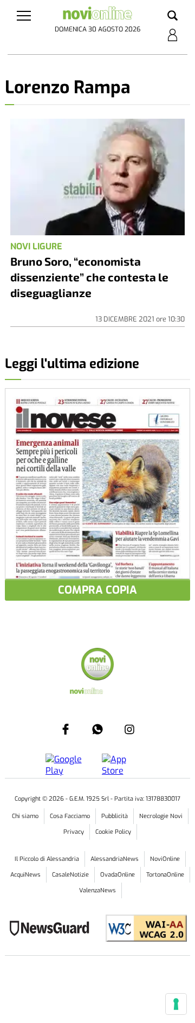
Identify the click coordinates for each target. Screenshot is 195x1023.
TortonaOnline (165, 875)
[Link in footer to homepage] (97, 665)
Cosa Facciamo (70, 816)
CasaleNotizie (70, 875)
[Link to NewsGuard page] (53, 929)
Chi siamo (25, 816)
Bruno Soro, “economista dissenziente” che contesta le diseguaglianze (89, 276)
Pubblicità (114, 816)
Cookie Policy (113, 832)
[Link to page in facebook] (65, 729)
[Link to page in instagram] (129, 729)
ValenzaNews (97, 890)
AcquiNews (25, 875)
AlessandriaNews (114, 859)
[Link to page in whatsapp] (97, 729)
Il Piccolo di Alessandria (47, 859)
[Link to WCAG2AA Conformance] (142, 929)
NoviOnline (165, 859)
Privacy (73, 832)
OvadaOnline (117, 875)
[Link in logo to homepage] (97, 14)
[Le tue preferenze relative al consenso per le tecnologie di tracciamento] (176, 1004)
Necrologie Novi (161, 816)
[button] (172, 16)
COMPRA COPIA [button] (97, 590)
